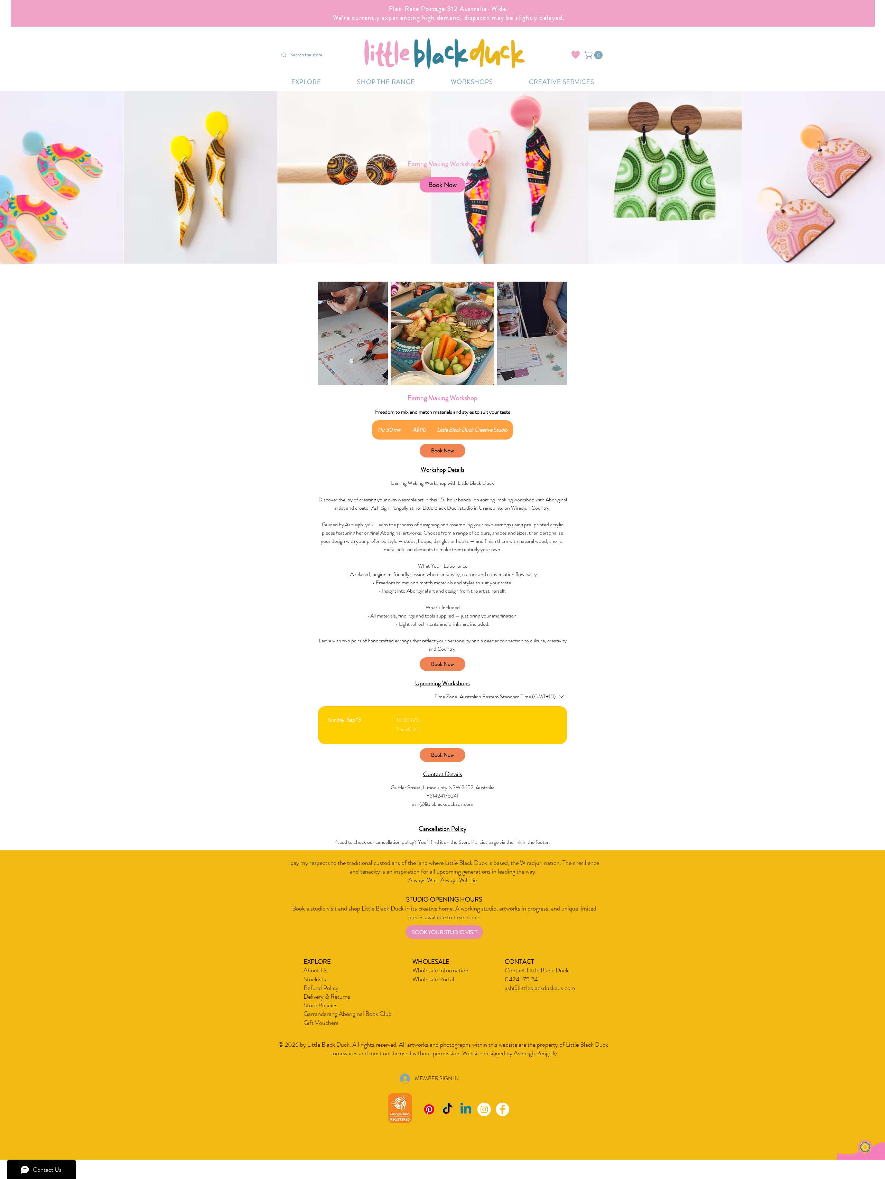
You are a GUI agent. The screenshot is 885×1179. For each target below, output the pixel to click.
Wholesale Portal (433, 979)
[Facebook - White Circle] (502, 1109)
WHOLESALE (430, 961)
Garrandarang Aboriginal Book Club (348, 1013)
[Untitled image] (442, 333)
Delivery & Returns (327, 996)
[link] (442, 184)
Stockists (315, 979)
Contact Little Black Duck (537, 970)
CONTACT (519, 961)
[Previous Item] (329, 333)
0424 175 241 (522, 979)
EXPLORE (317, 961)
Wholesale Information (440, 970)
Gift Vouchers (321, 1022)
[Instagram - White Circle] (484, 1109)
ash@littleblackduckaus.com (540, 987)
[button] (594, 55)
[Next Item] (556, 333)
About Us (315, 970)
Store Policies (320, 1005)
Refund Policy (321, 987)
